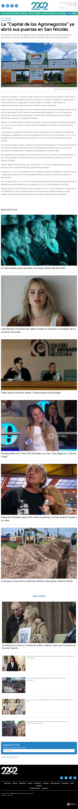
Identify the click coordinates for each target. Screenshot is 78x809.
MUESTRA (60, 89)
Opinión (74, 13)
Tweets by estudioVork (9, 757)
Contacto (45, 788)
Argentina (23, 13)
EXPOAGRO (67, 89)
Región (17, 13)
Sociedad (45, 13)
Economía (62, 13)
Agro (69, 13)
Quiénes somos (35, 788)
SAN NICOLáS (73, 89)
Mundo (30, 13)
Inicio (4, 13)
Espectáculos (53, 13)
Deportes (37, 13)
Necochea (10, 13)
